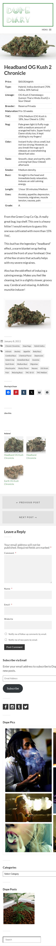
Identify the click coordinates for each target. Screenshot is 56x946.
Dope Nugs (27, 346)
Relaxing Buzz (17, 372)
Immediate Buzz (23, 360)
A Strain (8, 351)
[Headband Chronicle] (36, 444)
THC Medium (42, 372)
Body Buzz (37, 351)
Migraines (34, 364)
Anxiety (17, 351)
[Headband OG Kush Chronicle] (13, 444)
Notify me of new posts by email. (23, 640)
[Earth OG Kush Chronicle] (13, 470)
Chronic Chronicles (12, 346)
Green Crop (9, 360)
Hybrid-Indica (39, 346)
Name (8, 589)
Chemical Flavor (25, 356)
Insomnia (35, 360)
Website (8, 619)
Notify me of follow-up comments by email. (28, 634)
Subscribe (13, 688)
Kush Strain (9, 364)
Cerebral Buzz (10, 356)
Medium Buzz (22, 364)
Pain (7, 372)
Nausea (34, 368)
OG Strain (44, 368)
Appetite (26, 351)
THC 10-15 (30, 372)
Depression (39, 356)
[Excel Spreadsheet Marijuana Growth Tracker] (19, 909)
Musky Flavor (23, 368)
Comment (10, 553)
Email (8, 605)
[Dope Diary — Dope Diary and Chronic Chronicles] (28, 15)
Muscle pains (10, 368)
